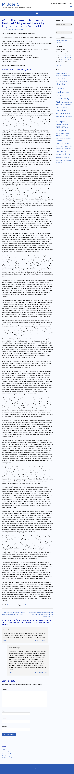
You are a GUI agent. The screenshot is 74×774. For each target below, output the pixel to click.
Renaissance (60, 135)
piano (64, 130)
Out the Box (40, 769)
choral (24, 605)
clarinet (67, 92)
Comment (5, 689)
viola (57, 158)
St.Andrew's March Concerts (62, 146)
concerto (60, 95)
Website (4, 726)
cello (66, 81)
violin (61, 157)
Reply (5, 640)
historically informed (63, 105)
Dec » (61, 66)
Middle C (10, 4)
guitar (67, 102)
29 (63, 62)
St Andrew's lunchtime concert (63, 148)
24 (68, 60)
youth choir (63, 160)
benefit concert (59, 81)
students (66, 154)
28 (61, 62)
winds (58, 160)
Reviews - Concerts (12, 605)
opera (62, 121)
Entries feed (5, 752)
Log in (3, 749)
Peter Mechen (19, 29)
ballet (69, 75)
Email (4, 719)
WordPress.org (6, 756)
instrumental (59, 107)
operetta (62, 124)
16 (66, 58)
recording (66, 133)
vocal (66, 157)
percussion (58, 130)
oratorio (66, 124)
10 (68, 56)
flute (63, 102)
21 (61, 60)
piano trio (61, 133)
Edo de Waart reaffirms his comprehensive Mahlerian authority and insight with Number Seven (41, 614)
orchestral (61, 127)
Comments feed (6, 754)
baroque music (62, 78)
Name (4, 711)
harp (71, 102)
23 (66, 60)
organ (69, 127)
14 (61, 58)
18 (70, 58)
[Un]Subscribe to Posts (8, 758)
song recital (65, 138)
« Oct (57, 66)
